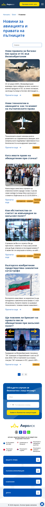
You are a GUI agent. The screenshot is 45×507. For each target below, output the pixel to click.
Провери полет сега (29, 4)
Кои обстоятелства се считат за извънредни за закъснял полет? (21, 213)
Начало (6, 14)
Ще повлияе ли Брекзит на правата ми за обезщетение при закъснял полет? (22, 321)
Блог (14, 14)
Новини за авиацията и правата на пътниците (15, 28)
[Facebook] (20, 432)
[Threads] (16, 432)
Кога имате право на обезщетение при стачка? (21, 157)
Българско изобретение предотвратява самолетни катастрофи (21, 268)
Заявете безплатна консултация (23, 412)
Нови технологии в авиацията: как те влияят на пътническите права (21, 106)
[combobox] (10, 405)
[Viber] (24, 432)
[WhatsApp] (28, 432)
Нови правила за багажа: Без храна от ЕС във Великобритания (20, 53)
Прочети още (11, 95)
